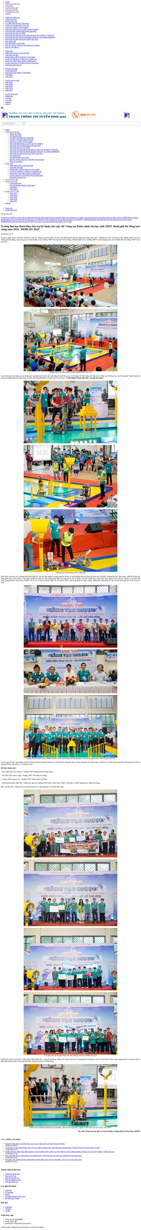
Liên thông (9, 75)
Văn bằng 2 (9, 77)
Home (7, 2)
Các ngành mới (10, 41)
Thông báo (9, 96)
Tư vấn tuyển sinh (11, 8)
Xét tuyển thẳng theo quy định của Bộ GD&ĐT (22, 29)
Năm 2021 (9, 82)
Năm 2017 (9, 90)
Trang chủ (8, 208)
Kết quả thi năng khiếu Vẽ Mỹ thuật (17, 73)
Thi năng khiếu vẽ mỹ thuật (14, 43)
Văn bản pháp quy (11, 1182)
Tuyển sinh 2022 (11, 210)
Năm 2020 (9, 84)
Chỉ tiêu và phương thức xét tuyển (17, 25)
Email (7, 1194)
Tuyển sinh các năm (12, 12)
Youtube (8, 1209)
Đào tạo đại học (10, 1176)
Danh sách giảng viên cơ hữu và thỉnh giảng (20, 61)
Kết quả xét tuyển (11, 10)
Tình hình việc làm (11, 55)
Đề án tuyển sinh (11, 21)
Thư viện (8, 1190)
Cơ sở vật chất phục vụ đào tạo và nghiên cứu (21, 59)
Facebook (8, 1207)
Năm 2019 (9, 86)
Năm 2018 (9, 88)
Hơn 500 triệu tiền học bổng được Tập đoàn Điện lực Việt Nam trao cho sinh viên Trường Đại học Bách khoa (43, 1156)
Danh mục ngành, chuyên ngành (16, 27)
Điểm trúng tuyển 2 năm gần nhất (17, 53)
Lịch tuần (8, 100)
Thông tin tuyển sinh (12, 4)
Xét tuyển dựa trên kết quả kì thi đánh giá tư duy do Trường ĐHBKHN (30, 37)
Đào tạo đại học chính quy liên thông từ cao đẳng (22, 45)
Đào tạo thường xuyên (13, 1180)
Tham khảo (9, 6)
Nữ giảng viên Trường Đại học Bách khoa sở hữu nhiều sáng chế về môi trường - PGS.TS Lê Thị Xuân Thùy (43, 1160)
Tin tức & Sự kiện (11, 94)
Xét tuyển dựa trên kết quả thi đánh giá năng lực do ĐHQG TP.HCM (29, 35)
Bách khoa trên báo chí (13, 65)
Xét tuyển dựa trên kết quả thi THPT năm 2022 (21, 39)
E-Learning (9, 1192)
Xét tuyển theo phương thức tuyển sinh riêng (20, 31)
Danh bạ (8, 102)
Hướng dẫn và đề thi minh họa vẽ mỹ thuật (20, 57)
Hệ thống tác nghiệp (12, 1198)
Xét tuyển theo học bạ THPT (15, 33)
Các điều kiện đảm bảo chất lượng (17, 23)
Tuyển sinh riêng (11, 71)
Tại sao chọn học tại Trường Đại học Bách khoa (22, 63)
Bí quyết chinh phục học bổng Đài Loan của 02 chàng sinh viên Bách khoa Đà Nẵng (35, 1144)
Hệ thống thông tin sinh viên (15, 1196)
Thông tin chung (11, 19)
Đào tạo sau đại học (12, 1178)
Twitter (7, 1211)
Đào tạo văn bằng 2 (12, 47)
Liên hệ (8, 14)
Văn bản (8, 98)
